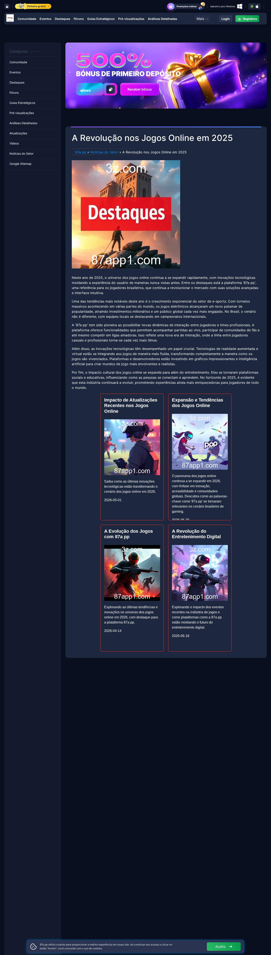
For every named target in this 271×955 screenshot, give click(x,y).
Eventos (45, 19)
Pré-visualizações (131, 19)
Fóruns (79, 19)
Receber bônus (139, 89)
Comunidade (27, 19)
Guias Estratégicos (101, 19)
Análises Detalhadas (162, 19)
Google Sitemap (21, 163)
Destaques (62, 19)
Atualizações (18, 133)
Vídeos (14, 143)
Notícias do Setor (21, 153)
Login (225, 19)
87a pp (80, 152)
